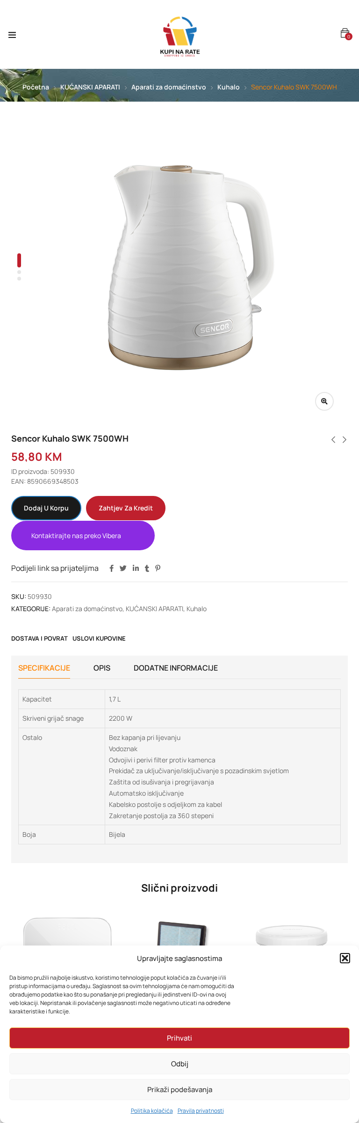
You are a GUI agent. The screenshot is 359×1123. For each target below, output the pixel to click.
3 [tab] (19, 279)
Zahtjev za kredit (126, 507)
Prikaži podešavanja (179, 1089)
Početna (35, 86)
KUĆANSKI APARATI (90, 86)
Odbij (179, 1064)
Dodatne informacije (176, 668)
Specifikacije (44, 668)
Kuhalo (228, 86)
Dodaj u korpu (46, 507)
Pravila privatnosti (201, 1111)
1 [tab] (19, 260)
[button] (345, 958)
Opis (101, 668)
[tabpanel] (191, 268)
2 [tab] (19, 272)
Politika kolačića (152, 1111)
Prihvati (179, 1038)
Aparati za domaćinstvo (168, 86)
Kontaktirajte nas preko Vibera (76, 535)
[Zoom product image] (324, 401)
